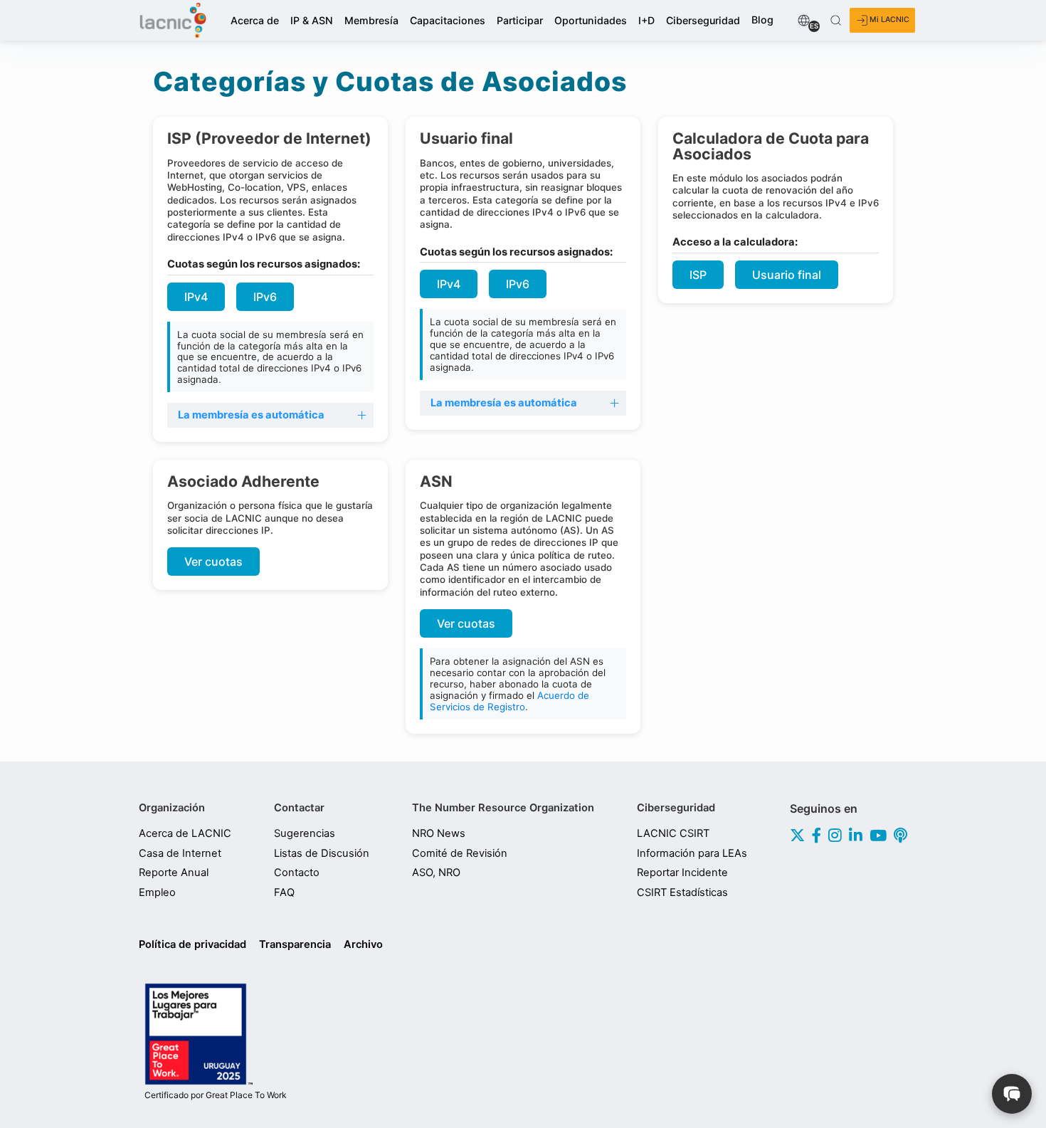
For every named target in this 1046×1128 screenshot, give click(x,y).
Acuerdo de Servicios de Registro (509, 701)
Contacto (296, 872)
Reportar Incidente (682, 872)
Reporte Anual (173, 872)
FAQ (284, 892)
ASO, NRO (436, 872)
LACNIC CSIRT (673, 833)
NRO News (438, 833)
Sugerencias (304, 833)
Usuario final (786, 275)
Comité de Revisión (459, 853)
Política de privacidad (192, 944)
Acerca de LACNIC (185, 833)
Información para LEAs (692, 853)
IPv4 (196, 297)
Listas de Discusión (321, 853)
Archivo (363, 944)
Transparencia (295, 944)
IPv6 (265, 297)
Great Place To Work (215, 1095)
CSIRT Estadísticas (682, 892)
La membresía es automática (251, 414)
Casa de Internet (180, 853)
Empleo (157, 892)
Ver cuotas (213, 561)
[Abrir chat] (1012, 1094)
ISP (698, 275)
